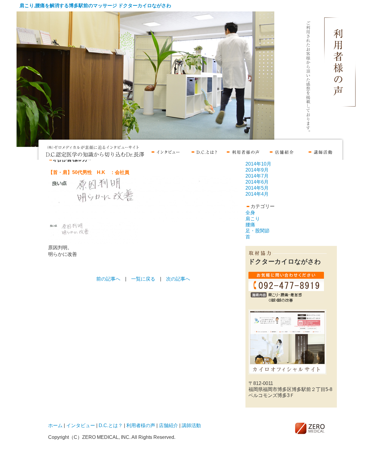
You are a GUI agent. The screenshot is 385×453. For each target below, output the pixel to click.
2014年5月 (257, 188)
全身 (250, 212)
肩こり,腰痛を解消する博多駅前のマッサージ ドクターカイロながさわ (95, 5)
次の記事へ (178, 278)
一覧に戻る (143, 278)
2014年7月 (257, 175)
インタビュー (165, 151)
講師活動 (320, 151)
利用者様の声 (242, 151)
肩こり (252, 218)
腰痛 (250, 224)
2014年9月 (257, 169)
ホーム (95, 151)
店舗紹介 (281, 151)
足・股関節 (257, 230)
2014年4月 (257, 194)
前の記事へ (108, 278)
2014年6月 (257, 182)
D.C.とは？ (204, 151)
